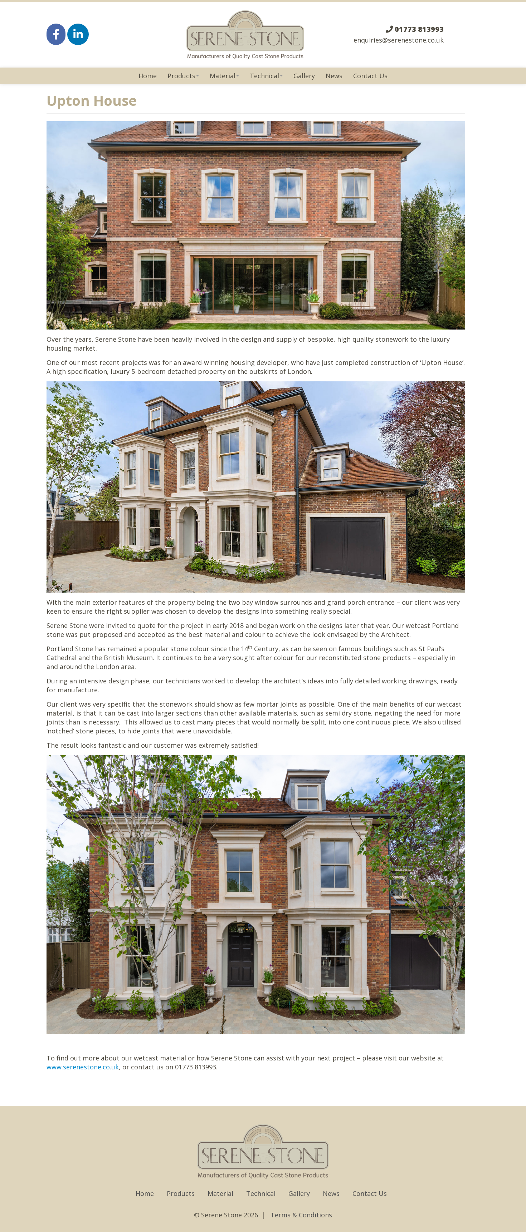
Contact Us (370, 75)
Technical (264, 75)
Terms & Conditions (301, 1215)
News (334, 75)
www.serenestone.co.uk (83, 1067)
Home (147, 75)
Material (222, 75)
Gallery (304, 75)
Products (181, 75)
